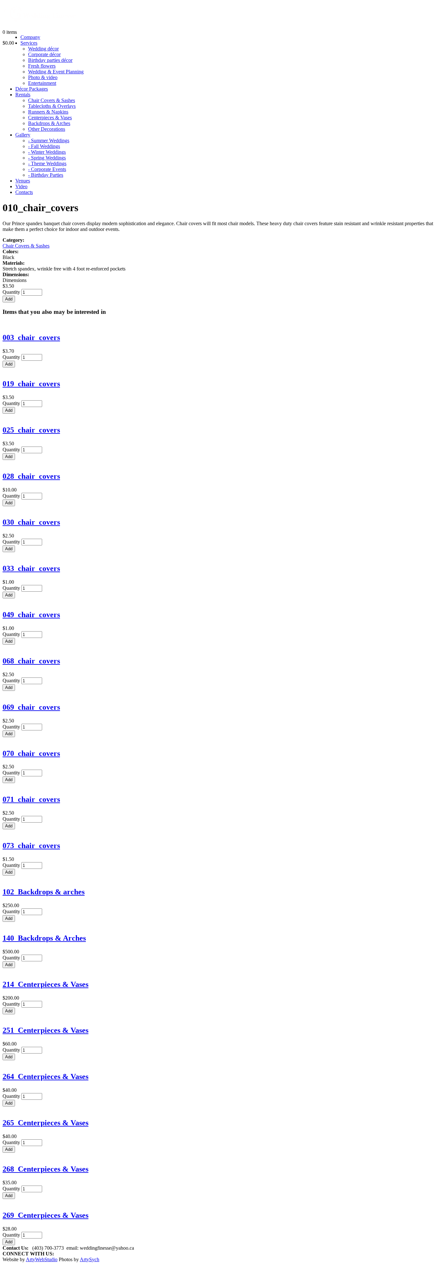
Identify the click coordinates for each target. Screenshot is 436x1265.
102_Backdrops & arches (44, 892)
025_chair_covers (31, 430)
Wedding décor (43, 48)
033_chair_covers (31, 568)
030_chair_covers (31, 522)
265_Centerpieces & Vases (45, 1123)
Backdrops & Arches (49, 123)
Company (30, 37)
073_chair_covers (31, 845)
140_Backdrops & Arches (44, 938)
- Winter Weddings (47, 152)
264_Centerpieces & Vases (45, 1076)
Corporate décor (44, 54)
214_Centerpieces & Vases (45, 984)
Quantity (12, 292)
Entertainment (42, 83)
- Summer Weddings (48, 140)
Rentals (22, 94)
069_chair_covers (31, 707)
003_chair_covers (31, 337)
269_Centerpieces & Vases (45, 1215)
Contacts (24, 192)
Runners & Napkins (48, 112)
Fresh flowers (42, 66)
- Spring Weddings (47, 157)
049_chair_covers (31, 614)
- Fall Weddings (44, 146)
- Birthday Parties (45, 175)
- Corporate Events (47, 169)
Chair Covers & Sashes (51, 100)
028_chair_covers (31, 476)
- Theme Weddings (47, 163)
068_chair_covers (31, 661)
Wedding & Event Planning (56, 71)
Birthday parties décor (50, 60)
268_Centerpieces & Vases (45, 1169)
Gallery (22, 134)
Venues (22, 180)
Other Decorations (46, 129)
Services (28, 43)
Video (21, 186)
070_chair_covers (31, 753)
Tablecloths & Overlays (52, 106)
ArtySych (89, 1259)
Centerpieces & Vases (50, 117)
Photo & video (42, 77)
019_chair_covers (31, 384)
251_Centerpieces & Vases (45, 1030)
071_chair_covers (31, 799)
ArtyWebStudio (41, 1259)
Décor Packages (31, 89)
